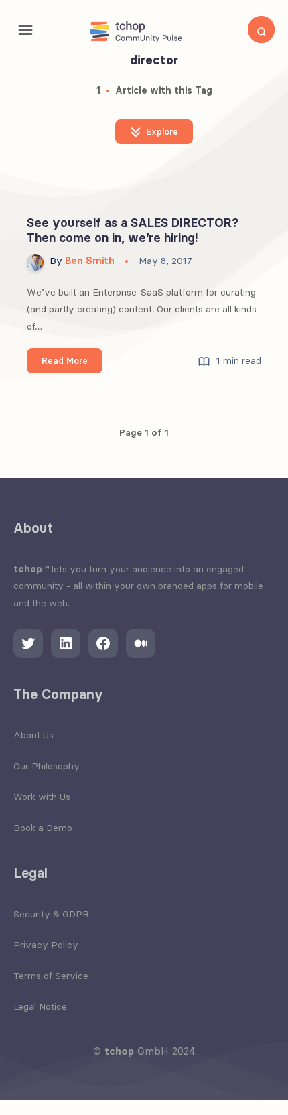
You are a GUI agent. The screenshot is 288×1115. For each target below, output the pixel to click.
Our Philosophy (46, 766)
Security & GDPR (51, 914)
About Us (33, 735)
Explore (160, 131)
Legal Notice (40, 1006)
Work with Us (41, 797)
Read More (72, 363)
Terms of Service (50, 976)
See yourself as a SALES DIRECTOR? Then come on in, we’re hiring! (132, 230)
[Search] (261, 29)
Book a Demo (42, 828)
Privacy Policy (45, 945)
